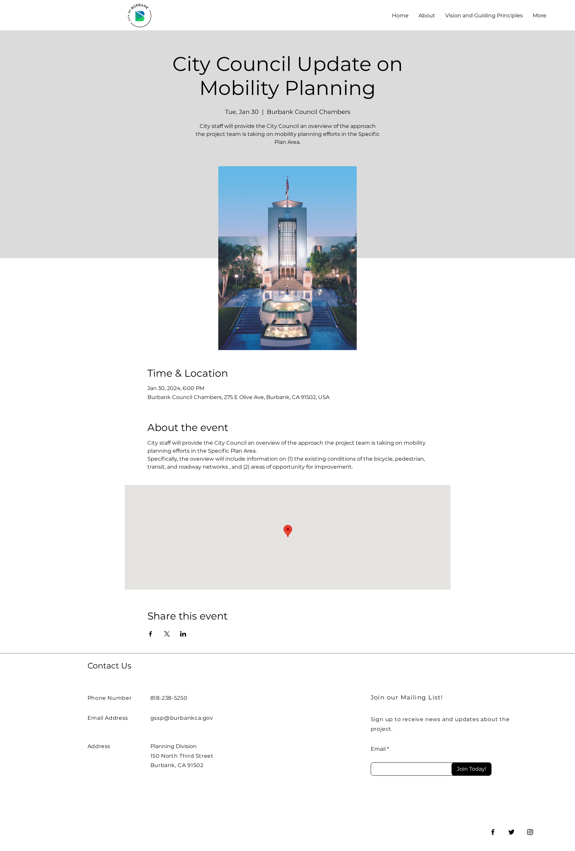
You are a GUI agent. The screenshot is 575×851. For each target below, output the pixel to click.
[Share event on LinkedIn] (183, 634)
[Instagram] (530, 832)
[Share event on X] (167, 634)
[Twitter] (511, 832)
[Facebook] (493, 832)
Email (378, 749)
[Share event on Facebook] (150, 634)
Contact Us (109, 665)
